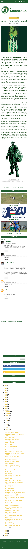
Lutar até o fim (8, 478)
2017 (6, 399)
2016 (6, 401)
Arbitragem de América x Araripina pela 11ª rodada (14, 483)
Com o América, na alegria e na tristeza (13, 480)
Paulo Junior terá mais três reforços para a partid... (14, 435)
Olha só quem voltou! (9, 437)
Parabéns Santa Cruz (9, 514)
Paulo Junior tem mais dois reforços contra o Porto (14, 454)
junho (7, 422)
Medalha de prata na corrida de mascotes (14, 441)
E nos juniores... (8, 522)
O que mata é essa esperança (11, 486)
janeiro (7, 528)
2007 (6, 535)
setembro (8, 417)
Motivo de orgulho (9, 502)
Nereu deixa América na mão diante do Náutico (15, 492)
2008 (6, 533)
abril (7, 425)
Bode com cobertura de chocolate (12, 469)
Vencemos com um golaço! (10, 448)
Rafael (5, 289)
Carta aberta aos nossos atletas (12, 505)
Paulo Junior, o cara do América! (12, 439)
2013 (6, 406)
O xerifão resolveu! (9, 473)
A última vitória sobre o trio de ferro (13, 495)
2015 (6, 403)
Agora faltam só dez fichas (11, 459)
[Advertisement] (14, 339)
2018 (6, 397)
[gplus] (24, 1)
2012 (6, 408)
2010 (6, 530)
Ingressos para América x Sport (12, 465)
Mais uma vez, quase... (10, 488)
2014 (6, 404)
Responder (6, 259)
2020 (6, 394)
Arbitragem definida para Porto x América (14, 451)
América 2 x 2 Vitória (14, 205)
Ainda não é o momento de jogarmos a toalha (14, 494)
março (7, 427)
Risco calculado (8, 431)
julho (7, 420)
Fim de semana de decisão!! (13, 219)
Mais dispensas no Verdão (10, 485)
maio (7, 424)
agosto (7, 418)
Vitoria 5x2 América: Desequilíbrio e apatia (13, 233)
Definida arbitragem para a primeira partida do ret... (14, 467)
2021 (6, 392)
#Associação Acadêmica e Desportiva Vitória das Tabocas (13, 181)
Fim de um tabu (8, 444)
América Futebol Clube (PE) (14, 17)
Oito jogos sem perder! (10, 490)
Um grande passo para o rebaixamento (13, 510)
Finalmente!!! (8, 471)
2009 (6, 531)
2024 (6, 387)
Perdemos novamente (9, 442)
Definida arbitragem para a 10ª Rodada (13, 500)
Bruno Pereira (7, 241)
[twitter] (20, 1)
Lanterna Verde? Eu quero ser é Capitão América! (13, 520)
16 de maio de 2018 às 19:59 (10, 290)
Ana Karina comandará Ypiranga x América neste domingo (14, 508)
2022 (6, 390)
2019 (6, 395)
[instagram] (17, 1)
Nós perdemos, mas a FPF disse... (12, 456)
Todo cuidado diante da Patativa (12, 432)
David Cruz (6, 281)
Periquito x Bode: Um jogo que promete (13, 475)
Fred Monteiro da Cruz (9, 262)
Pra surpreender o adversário (11, 449)
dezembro (8, 411)
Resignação (7, 504)
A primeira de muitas (9, 463)
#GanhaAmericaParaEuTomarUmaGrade (13, 515)
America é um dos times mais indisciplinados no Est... (14, 498)
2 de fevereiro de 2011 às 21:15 (11, 263)
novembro (8, 413)
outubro (7, 415)
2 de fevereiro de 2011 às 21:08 (11, 243)
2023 (6, 388)
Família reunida (8, 517)
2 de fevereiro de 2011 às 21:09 (11, 255)
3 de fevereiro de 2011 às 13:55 (11, 282)
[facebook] (15, 1)
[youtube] (22, 1)
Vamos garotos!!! (8, 476)
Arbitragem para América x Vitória (12, 525)
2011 (6, 410)
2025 (6, 385)
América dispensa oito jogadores (12, 523)
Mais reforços (8, 458)
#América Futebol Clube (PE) (13, 179)
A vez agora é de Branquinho (11, 446)
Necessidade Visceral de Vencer (12, 461)
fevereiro (8, 429)
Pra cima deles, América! (10, 512)
